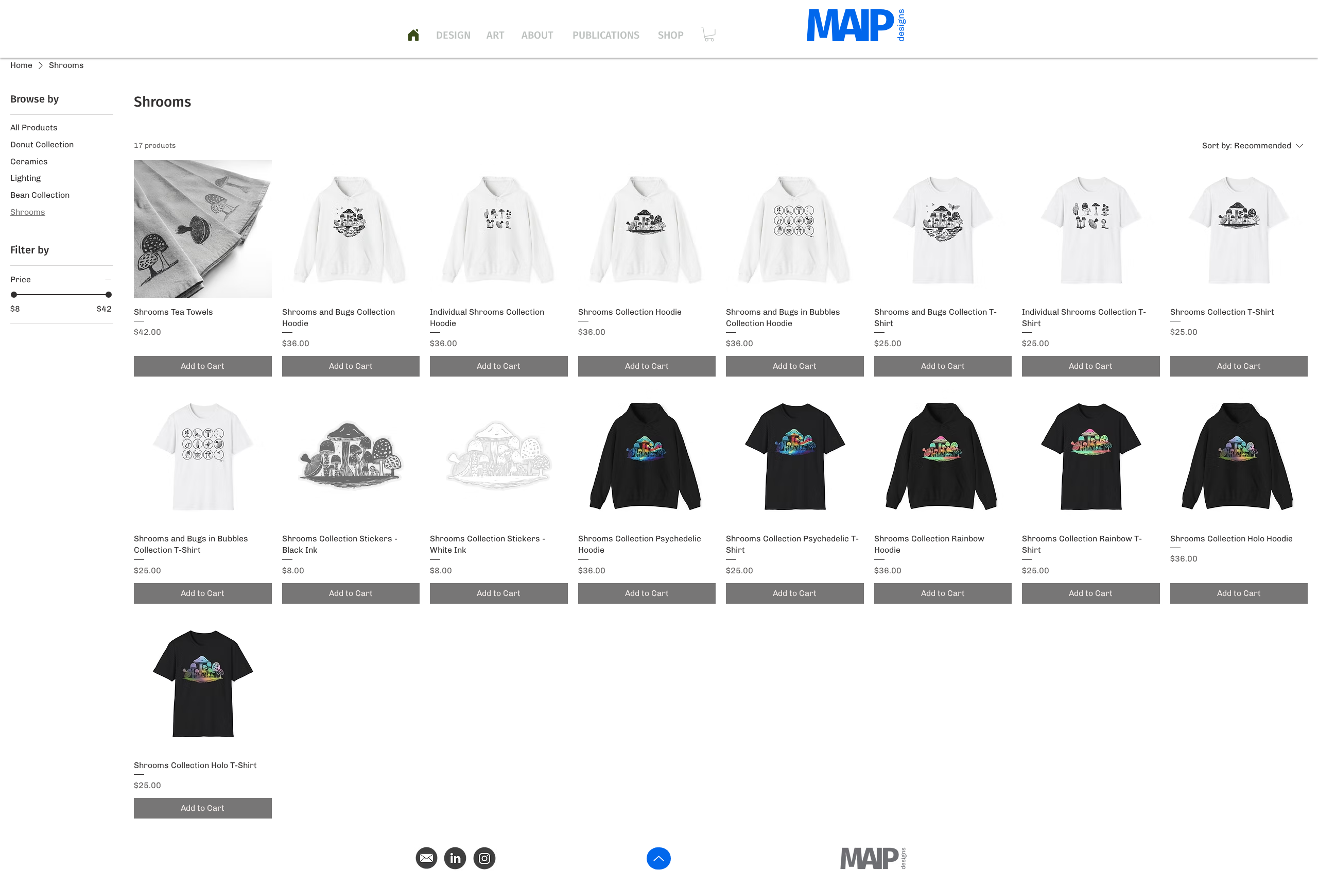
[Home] (413, 35)
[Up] (659, 858)
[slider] (14, 294)
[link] (709, 34)
